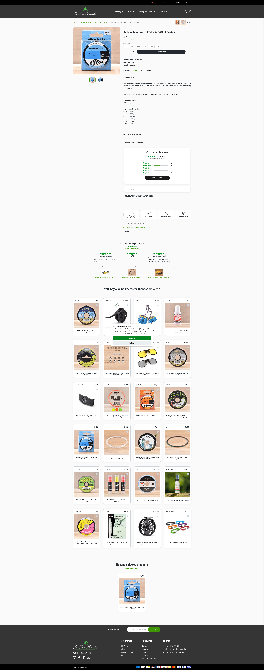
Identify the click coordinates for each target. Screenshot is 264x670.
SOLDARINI (139, 384)
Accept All (132, 338)
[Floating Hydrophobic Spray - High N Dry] (177, 484)
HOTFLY (138, 469)
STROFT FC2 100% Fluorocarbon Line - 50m (177, 373)
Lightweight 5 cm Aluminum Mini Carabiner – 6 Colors (177, 543)
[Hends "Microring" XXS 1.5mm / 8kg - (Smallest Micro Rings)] (116, 526)
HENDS (107, 511)
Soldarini (133, 65)
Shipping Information (132, 134)
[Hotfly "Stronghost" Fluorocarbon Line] (147, 484)
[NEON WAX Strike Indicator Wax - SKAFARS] (116, 484)
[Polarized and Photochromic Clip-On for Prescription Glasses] (147, 357)
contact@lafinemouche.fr (179, 649)
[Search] (185, 11)
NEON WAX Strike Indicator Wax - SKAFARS (117, 500)
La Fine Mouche (82, 667)
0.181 (151, 47)
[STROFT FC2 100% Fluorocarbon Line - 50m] (177, 357)
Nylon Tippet (138, 60)
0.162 (145, 47)
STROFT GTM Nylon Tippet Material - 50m (86, 331)
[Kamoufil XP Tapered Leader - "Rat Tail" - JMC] (177, 442)
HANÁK (107, 342)
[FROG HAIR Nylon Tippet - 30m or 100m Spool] (86, 484)
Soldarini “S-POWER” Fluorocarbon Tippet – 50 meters (147, 416)
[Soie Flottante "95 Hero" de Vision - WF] (132, 272)
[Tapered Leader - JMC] (116, 442)
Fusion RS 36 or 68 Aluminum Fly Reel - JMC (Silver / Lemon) (147, 543)
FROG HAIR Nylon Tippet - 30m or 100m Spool (86, 500)
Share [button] (127, 232)
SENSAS (168, 300)
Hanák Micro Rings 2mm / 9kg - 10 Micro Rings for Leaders (117, 373)
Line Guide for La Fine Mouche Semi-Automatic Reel (86, 416)
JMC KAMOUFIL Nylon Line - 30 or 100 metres (86, 373)
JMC (76, 342)
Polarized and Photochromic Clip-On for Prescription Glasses (147, 373)
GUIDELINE (108, 384)
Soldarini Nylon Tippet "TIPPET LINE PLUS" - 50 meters (86, 458)
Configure (132, 343)
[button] (113, 51)
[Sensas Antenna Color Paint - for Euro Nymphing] (177, 315)
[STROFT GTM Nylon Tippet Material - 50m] (86, 315)
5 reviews (136, 40)
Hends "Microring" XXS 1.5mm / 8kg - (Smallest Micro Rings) (117, 543)
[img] (132, 246)
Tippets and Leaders (100, 22)
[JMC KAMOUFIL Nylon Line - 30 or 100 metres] (86, 357)
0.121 (132, 47)
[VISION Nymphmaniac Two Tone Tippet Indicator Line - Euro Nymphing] (177, 399)
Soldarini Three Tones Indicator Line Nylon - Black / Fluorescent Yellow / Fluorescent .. (86, 543)
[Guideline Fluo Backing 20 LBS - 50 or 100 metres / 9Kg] (116, 399)
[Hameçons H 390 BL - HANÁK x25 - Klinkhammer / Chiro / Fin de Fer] (105, 272)
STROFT (77, 300)
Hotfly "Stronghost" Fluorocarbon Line (147, 500)
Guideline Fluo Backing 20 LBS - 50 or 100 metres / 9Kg (117, 416)
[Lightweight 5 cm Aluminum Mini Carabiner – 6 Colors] (177, 526)
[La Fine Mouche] (85, 11)
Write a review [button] (157, 178)
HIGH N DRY (169, 469)
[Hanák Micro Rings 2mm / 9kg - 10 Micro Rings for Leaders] (116, 357)
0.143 (138, 47)
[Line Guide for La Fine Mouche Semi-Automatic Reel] (86, 399)
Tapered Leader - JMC (117, 458)
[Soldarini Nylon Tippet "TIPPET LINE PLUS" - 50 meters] (86, 442)
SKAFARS (108, 469)
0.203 (157, 47)
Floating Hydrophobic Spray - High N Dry (177, 500)
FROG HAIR (78, 469)
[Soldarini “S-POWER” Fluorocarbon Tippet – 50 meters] (147, 399)
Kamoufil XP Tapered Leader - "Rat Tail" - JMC (177, 458)
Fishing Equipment (85, 22)
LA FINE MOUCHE (110, 300)
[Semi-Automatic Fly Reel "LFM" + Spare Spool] (116, 315)
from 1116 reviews (132, 248)
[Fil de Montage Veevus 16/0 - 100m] (159, 272)
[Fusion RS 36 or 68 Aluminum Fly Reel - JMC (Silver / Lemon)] (147, 526)
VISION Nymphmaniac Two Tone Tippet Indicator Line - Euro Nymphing (177, 416)
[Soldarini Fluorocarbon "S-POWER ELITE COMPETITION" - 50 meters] (147, 442)
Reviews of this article (133, 143)
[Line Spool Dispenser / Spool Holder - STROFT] (147, 315)
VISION (168, 384)
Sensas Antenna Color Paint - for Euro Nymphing (177, 331)
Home (75, 22)
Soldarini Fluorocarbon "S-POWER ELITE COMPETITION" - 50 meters (147, 458)
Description (128, 78)
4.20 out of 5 (162, 156)
